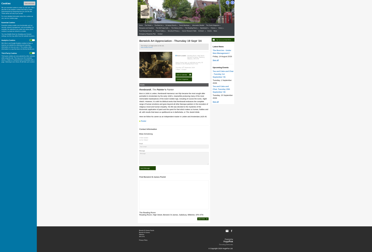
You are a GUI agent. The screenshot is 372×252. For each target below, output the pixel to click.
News (215, 31)
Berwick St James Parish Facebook (231, 230)
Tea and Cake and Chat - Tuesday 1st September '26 (223, 74)
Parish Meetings (184, 25)
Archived (201, 31)
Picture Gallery (160, 31)
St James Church (171, 25)
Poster (143, 121)
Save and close (29, 3)
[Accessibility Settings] (232, 2)
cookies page (13, 18)
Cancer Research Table (189, 31)
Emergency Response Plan (147, 34)
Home (141, 25)
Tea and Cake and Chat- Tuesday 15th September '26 (221, 89)
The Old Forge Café (162, 28)
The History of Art (176, 28)
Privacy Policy (143, 240)
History (220, 28)
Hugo (228, 241)
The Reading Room (191, 28)
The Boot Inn (158, 25)
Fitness (213, 28)
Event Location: (181, 55)
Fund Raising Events (145, 31)
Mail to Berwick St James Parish (227, 230)
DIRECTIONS (201, 219)
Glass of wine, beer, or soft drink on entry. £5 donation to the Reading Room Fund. (189, 63)
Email (141, 143)
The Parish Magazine (212, 25)
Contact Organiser (182, 79)
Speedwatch (204, 28)
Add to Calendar (182, 75)
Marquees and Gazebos (146, 28)
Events (210, 31)
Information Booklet (198, 25)
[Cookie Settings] (228, 2)
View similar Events (147, 47)
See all (216, 60)
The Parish (148, 25)
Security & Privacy (173, 31)
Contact (160, 34)
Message (142, 150)
